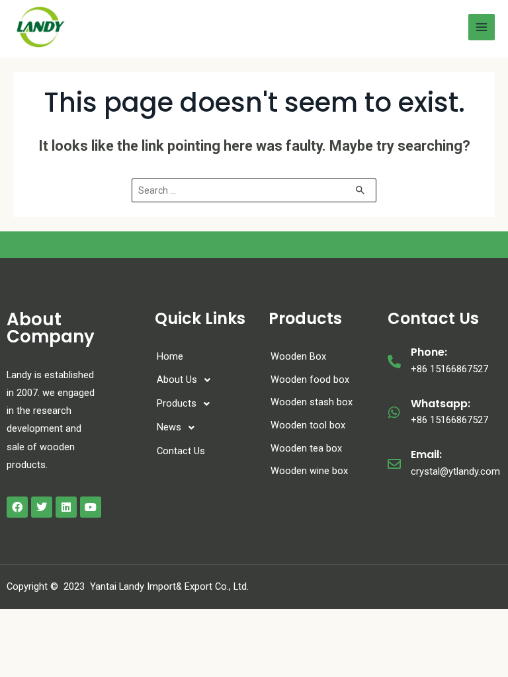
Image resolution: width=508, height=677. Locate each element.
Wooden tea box (306, 448)
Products (176, 403)
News (169, 427)
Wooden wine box (309, 471)
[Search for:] (254, 190)
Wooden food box (310, 379)
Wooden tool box (308, 425)
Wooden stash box (312, 402)
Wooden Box (298, 356)
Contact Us (181, 451)
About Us (177, 379)
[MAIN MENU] (481, 27)
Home (170, 356)
